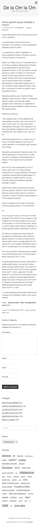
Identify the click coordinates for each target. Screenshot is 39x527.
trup (7, 313)
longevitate (16, 476)
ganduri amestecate (7, 473)
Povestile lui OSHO (22, 486)
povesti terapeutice (23, 490)
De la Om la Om (19, 7)
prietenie (4, 493)
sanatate (5, 497)
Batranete (20, 456)
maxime (23, 476)
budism (4, 460)
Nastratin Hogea (6, 480)
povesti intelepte (7, 487)
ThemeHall (29, 522)
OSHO (25, 479)
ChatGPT (13, 459)
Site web (5, 377)
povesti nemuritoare (8, 490)
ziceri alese (19, 505)
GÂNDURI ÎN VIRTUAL (10, 416)
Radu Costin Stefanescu (17, 493)
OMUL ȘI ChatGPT (9, 420)
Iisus (16, 473)
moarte (29, 476)
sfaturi (27, 497)
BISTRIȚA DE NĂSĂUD (10, 403)
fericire (17, 467)
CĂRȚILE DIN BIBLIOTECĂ (12, 406)
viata (5, 505)
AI (14, 455)
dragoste (21, 464)
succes (20, 501)
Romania (30, 493)
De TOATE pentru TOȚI (16, 310)
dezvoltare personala (9, 463)
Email (4, 367)
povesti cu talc (25, 483)
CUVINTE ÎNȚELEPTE (10, 409)
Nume (4, 358)
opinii (20, 480)
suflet (25, 501)
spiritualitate (13, 501)
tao (30, 501)
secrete (21, 497)
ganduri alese (26, 468)
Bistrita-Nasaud (29, 456)
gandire (33, 310)
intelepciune (27, 472)
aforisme (6, 455)
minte (4, 313)
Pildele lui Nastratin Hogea (10, 483)
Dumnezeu (7, 467)
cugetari (22, 459)
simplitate (5, 501)
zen (11, 506)
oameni (14, 480)
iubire (3, 476)
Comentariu (6, 332)
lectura (9, 476)
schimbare (13, 497)
